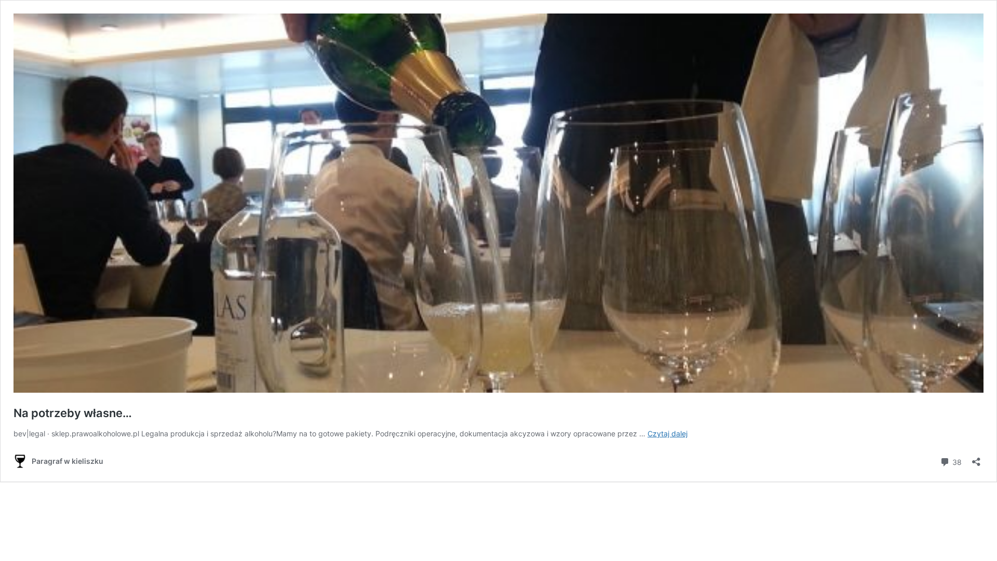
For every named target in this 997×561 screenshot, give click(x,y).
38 (956, 461)
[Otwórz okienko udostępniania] (976, 458)
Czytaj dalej (668, 433)
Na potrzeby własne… (73, 413)
